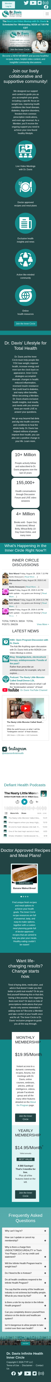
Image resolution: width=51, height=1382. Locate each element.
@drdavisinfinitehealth (13, 753)
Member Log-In (8, 4)
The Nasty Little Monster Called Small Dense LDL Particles (25, 722)
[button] (7, 717)
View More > (43, 624)
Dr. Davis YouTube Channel (33, 690)
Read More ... (31, 577)
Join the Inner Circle (20, 49)
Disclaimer (27, 1365)
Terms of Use (13, 1365)
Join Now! (25, 1343)
